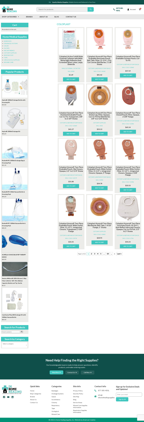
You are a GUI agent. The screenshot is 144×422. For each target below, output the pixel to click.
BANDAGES (7, 41)
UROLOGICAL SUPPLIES (12, 60)
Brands (29, 17)
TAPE (6, 57)
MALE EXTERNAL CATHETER (71, 68)
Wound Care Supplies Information (80, 406)
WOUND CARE (8, 62)
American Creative (89, 420)
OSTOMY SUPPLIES (99, 123)
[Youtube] (8, 397)
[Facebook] (4, 397)
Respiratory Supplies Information (80, 411)
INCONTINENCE (9, 50)
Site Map (76, 396)
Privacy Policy (78, 391)
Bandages (55, 391)
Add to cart (71, 79)
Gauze (54, 396)
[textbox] (14, 343)
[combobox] (14, 345)
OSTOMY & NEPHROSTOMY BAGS (99, 68)
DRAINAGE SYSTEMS (11, 43)
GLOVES (6, 48)
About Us (43, 17)
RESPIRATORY (8, 55)
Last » (119, 254)
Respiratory (55, 405)
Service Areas (77, 402)
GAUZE (6, 46)
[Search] (21, 332)
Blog (56, 17)
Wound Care (56, 414)
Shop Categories (9, 17)
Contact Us (71, 17)
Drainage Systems (58, 394)
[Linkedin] (12, 397)
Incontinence (56, 399)
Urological (55, 411)
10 (108, 254)
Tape (53, 408)
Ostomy (54, 402)
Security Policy (78, 394)
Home (32, 391)
